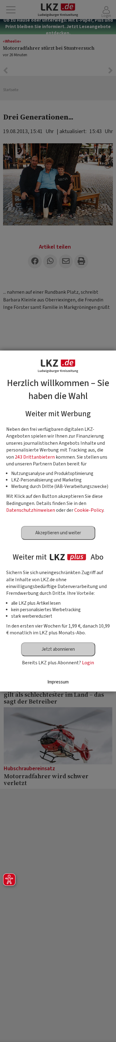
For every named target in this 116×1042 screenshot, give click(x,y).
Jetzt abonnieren (58, 649)
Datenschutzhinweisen (30, 510)
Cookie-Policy (88, 510)
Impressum (58, 682)
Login (88, 662)
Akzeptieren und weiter (58, 533)
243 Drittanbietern (35, 457)
